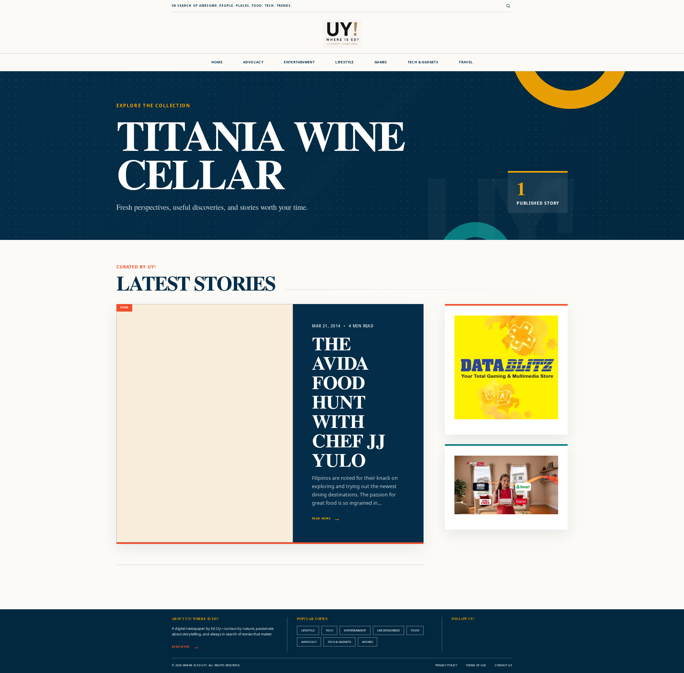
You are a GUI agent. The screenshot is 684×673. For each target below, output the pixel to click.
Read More (321, 518)
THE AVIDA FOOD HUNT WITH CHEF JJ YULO (348, 401)
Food (415, 630)
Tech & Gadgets (423, 62)
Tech (329, 630)
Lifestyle (344, 62)
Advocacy (253, 62)
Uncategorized (388, 630)
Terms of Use (476, 665)
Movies (367, 642)
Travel (466, 62)
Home (217, 62)
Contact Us (503, 665)
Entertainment (299, 62)
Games (380, 62)
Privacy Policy (446, 665)
